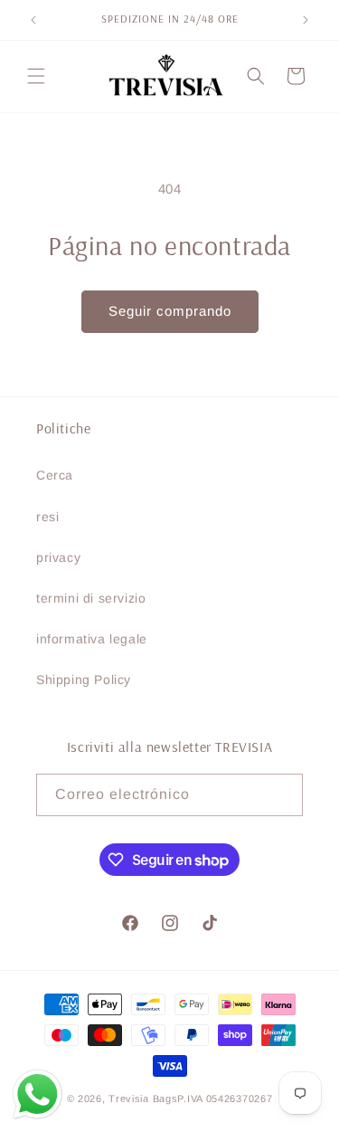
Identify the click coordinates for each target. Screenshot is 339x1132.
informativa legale (91, 639)
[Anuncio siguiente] (305, 20)
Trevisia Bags (142, 1098)
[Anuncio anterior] (33, 20)
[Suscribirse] (282, 795)
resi (47, 516)
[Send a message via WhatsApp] (37, 1094)
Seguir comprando (169, 311)
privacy (58, 557)
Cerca (54, 475)
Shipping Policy (83, 679)
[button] (36, 76)
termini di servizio (91, 598)
